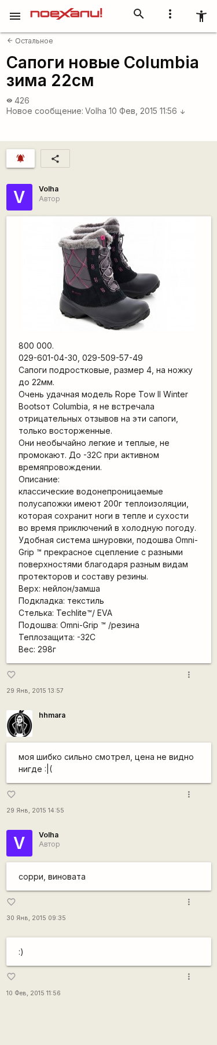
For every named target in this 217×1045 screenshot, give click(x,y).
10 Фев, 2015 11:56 (147, 111)
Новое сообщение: (44, 111)
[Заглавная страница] (66, 8)
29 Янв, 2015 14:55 (35, 810)
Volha (95, 111)
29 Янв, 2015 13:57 (35, 691)
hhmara (52, 715)
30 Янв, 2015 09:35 (36, 918)
